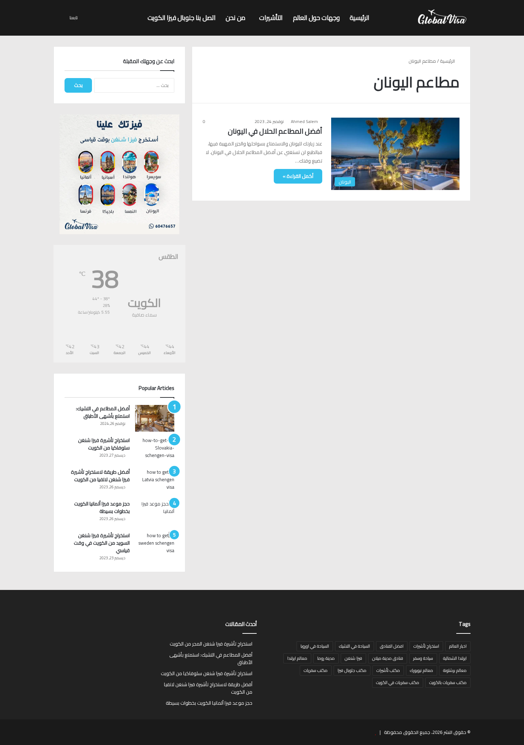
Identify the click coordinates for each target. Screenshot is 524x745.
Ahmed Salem (304, 121)
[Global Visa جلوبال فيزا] (440, 18)
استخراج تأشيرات (426, 646)
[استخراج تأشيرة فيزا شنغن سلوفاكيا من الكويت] (154, 450)
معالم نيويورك (421, 670)
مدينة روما (326, 658)
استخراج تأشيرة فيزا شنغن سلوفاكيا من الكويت (104, 444)
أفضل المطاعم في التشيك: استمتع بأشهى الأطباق (103, 412)
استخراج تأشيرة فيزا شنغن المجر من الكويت (211, 643)
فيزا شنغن (353, 658)
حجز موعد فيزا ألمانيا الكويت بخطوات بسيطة (102, 507)
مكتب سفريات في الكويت (397, 682)
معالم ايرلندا (297, 658)
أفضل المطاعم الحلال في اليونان (275, 131)
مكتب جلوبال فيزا (352, 670)
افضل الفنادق (392, 646)
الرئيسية (359, 18)
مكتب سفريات (316, 670)
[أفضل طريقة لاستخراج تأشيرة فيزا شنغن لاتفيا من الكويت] (154, 481)
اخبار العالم (458, 646)
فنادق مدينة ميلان (387, 658)
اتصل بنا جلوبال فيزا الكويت (182, 18)
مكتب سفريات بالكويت (448, 682)
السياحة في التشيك (354, 646)
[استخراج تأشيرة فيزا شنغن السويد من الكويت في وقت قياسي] (154, 545)
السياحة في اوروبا (314, 646)
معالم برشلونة (455, 670)
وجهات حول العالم (316, 18)
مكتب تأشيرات (388, 670)
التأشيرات (271, 18)
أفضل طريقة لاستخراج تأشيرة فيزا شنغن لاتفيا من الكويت (100, 475)
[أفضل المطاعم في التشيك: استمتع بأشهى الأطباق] (154, 418)
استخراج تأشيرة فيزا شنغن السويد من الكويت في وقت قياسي (102, 543)
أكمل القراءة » (298, 176)
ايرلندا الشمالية (455, 658)
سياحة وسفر (423, 658)
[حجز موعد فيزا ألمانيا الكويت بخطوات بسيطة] (154, 513)
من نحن (235, 18)
